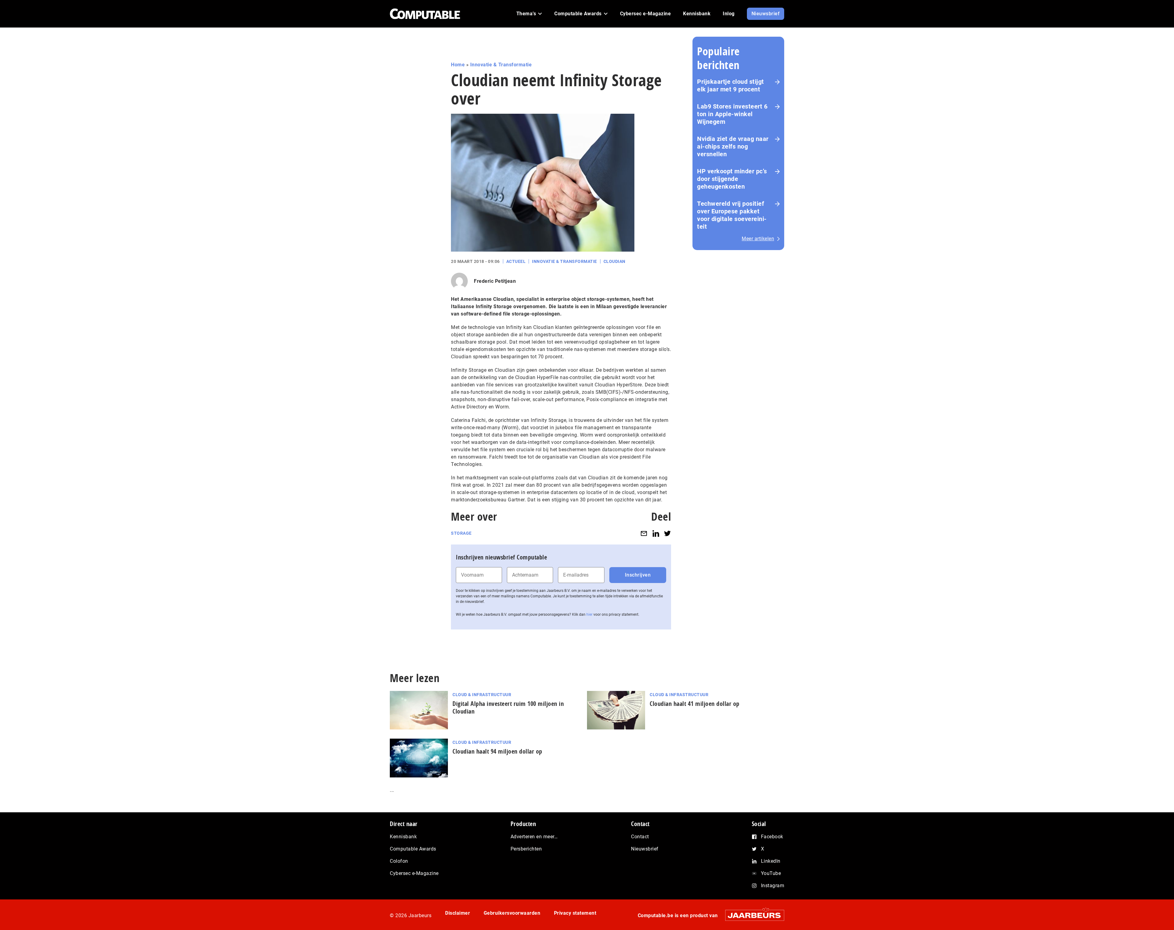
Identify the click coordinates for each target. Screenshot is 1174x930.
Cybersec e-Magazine (414, 873)
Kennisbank (403, 837)
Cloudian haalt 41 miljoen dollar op (695, 703)
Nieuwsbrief (645, 849)
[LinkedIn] (655, 533)
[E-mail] (644, 533)
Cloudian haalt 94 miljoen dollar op (497, 751)
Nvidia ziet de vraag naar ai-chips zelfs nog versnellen (733, 146)
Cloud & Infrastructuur (481, 694)
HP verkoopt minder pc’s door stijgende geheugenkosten (732, 179)
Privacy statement (575, 913)
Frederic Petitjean (495, 281)
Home (458, 65)
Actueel (516, 261)
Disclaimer (457, 913)
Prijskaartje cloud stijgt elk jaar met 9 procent (730, 85)
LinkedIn (771, 861)
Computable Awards (413, 849)
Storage (461, 533)
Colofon (399, 861)
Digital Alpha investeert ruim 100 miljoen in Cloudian (508, 707)
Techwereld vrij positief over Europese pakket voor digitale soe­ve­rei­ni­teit (731, 215)
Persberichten (526, 849)
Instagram (773, 885)
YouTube (771, 873)
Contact (640, 837)
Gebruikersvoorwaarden (512, 913)
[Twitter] (667, 533)
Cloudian (615, 261)
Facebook (772, 837)
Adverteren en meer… (534, 837)
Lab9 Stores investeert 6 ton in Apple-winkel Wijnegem (732, 114)
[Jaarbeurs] (751, 915)
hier (589, 614)
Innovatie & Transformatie (501, 65)
